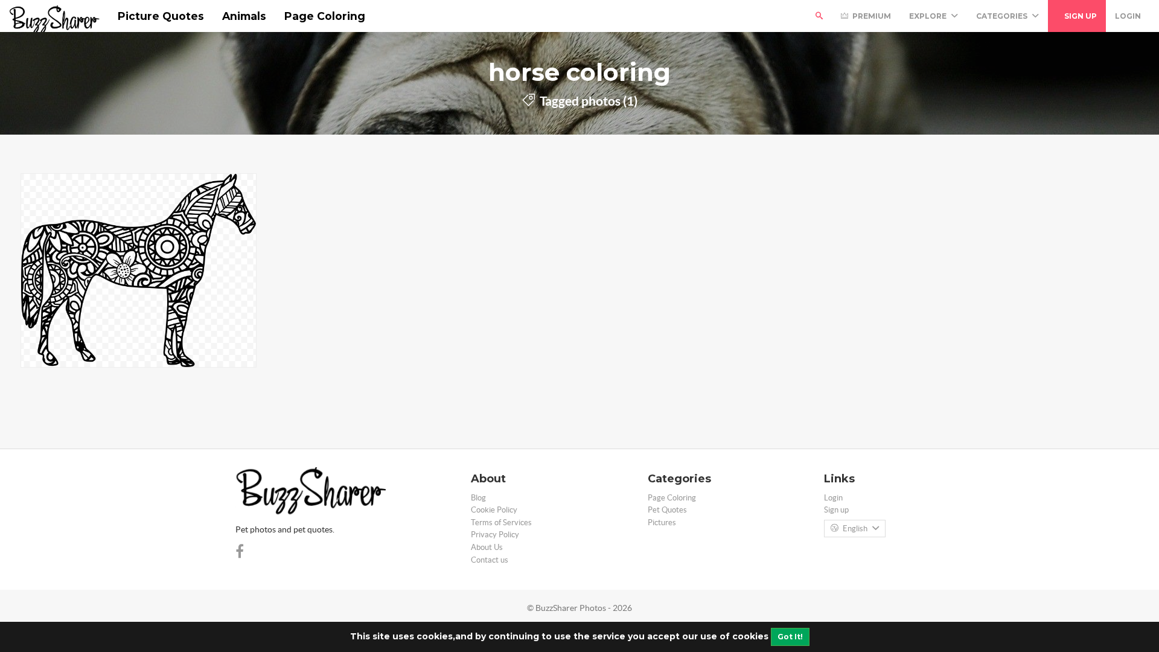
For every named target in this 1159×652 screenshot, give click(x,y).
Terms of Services (501, 522)
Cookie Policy (494, 509)
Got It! (790, 636)
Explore (928, 16)
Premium (871, 16)
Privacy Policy (495, 534)
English (855, 528)
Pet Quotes (667, 509)
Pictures (662, 522)
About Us (487, 547)
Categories (1002, 16)
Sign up (1079, 16)
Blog (478, 497)
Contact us (489, 559)
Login (1128, 16)
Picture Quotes (161, 16)
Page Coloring (324, 16)
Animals (244, 16)
